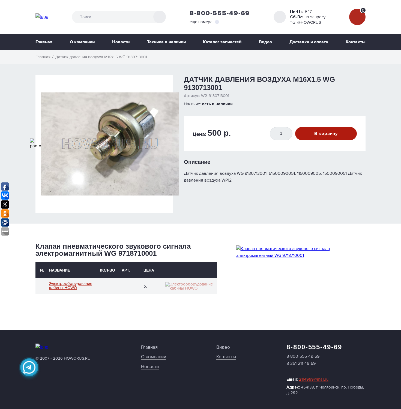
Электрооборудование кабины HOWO (70, 286)
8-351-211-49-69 (301, 363)
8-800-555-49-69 (220, 13)
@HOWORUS (309, 22)
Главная (43, 42)
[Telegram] (29, 367)
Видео (265, 42)
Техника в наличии (166, 42)
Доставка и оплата (308, 42)
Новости (121, 42)
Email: (307, 379)
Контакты (356, 42)
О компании (82, 42)
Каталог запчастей (222, 42)
